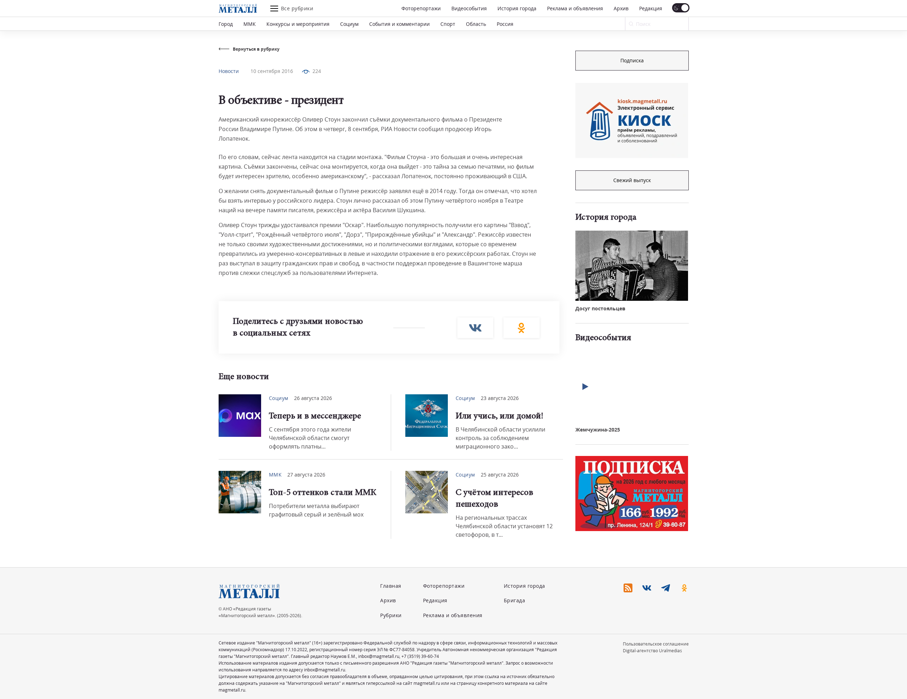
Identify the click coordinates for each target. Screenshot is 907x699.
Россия (505, 24)
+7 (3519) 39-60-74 (420, 656)
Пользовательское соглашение (656, 644)
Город (226, 24)
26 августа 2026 (313, 398)
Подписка (632, 60)
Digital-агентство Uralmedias (652, 651)
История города (516, 8)
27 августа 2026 (306, 474)
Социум (349, 24)
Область (476, 24)
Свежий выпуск (632, 180)
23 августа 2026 (500, 398)
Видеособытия (469, 8)
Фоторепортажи (421, 8)
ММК (249, 24)
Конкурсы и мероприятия (297, 24)
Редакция (650, 8)
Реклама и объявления (575, 8)
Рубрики (391, 615)
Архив (621, 8)
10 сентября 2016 (271, 71)
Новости (229, 71)
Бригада (514, 600)
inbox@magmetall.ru (378, 656)
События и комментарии (399, 24)
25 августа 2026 (500, 474)
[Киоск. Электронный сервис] (631, 120)
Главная (390, 585)
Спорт (447, 24)
